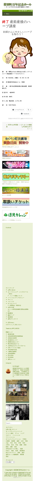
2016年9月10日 (28, 118)
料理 (25, 445)
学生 (15, 443)
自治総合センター (13, 340)
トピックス (11, 301)
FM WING (10, 357)
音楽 (7, 456)
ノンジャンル (16, 435)
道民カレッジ (11, 359)
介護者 (8, 441)
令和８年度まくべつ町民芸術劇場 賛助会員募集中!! (18, 309)
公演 (22, 441)
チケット (10, 299)
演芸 (15, 447)
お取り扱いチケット (11, 429)
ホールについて (12, 303)
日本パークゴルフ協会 (14, 347)
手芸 (16, 445)
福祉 (12, 450)
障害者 (22, 454)
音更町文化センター (13, 342)
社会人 (8, 450)
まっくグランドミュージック (14, 431)
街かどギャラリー (11, 452)
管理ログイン (17, 477)
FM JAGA (10, 355)
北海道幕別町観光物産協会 (15, 336)
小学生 (8, 445)
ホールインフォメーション (13, 439)
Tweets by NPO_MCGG (12, 328)
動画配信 (10, 313)
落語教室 (10, 317)
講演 (23, 452)
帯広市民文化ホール (13, 344)
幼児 (12, 445)
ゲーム (17, 433)
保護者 (13, 441)
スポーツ (8, 435)
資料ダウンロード (13, 319)
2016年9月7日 (15, 118)
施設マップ (11, 315)
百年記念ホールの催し (12, 449)
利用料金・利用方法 (15, 305)
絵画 (16, 450)
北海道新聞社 (11, 353)
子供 (11, 443)
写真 (26, 441)
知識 (21, 449)
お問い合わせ (11, 290)
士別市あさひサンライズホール (16, 346)
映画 (7, 447)
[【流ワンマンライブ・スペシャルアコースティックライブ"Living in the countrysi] (17, 391)
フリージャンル (10, 437)
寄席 (24, 443)
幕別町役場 (11, 334)
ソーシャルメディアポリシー (16, 298)
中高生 (24, 439)
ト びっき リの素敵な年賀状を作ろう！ (25, 127)
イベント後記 (9, 433)
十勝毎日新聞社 (12, 351)
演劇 (11, 447)
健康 (18, 441)
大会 (7, 443)
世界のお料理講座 (12, 126)
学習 (19, 443)
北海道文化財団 (12, 338)
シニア (22, 433)
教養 (21, 445)
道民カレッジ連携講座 (12, 454)
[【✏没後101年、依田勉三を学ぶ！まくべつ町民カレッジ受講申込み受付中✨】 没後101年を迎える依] (17, 415)
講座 (19, 452)
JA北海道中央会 (12, 349)
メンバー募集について (16, 296)
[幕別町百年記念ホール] (17, 5)
